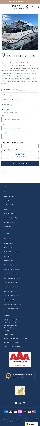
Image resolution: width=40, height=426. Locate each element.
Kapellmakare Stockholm (12, 269)
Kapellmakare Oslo (10, 300)
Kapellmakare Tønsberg (11, 308)
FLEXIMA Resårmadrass (12, 252)
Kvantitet (4, 133)
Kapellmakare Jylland (11, 295)
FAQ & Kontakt (9, 205)
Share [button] (6, 170)
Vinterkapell (8, 256)
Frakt (8, 112)
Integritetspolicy (9, 222)
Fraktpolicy (7, 226)
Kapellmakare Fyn (10, 291)
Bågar (3, 124)
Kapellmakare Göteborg (12, 274)
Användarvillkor (11, 422)
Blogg (6, 209)
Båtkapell (7, 239)
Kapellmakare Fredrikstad (12, 304)
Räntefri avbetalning (10, 265)
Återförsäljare (8, 260)
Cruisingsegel (8, 243)
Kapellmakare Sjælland (11, 287)
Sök (5, 192)
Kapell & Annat (10, 419)
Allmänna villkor (9, 213)
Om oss (6, 200)
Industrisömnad (9, 196)
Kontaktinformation (30, 422)
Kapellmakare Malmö (10, 282)
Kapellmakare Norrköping (12, 278)
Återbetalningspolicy (11, 218)
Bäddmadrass (8, 247)
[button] (2, 7)
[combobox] (31, 424)
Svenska (31, 424)
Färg (2, 115)
